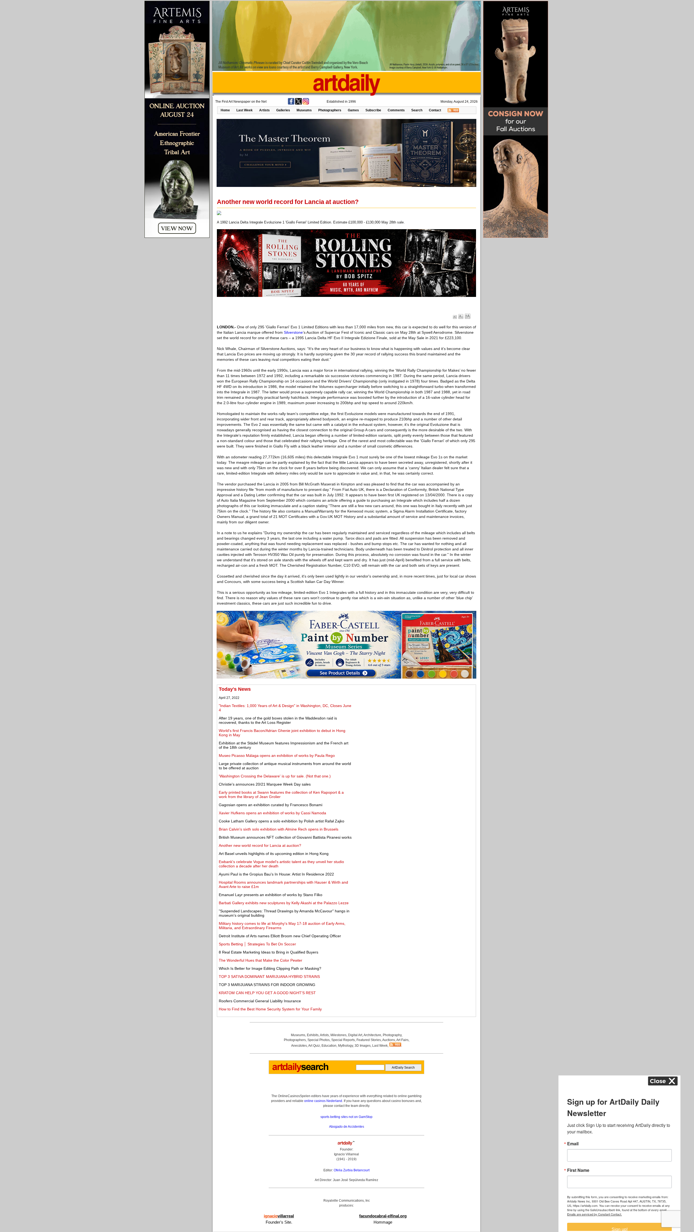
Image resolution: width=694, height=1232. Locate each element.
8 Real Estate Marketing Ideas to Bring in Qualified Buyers (268, 952)
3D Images (363, 1046)
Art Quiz (314, 1046)
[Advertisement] (414, 724)
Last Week (244, 110)
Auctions (388, 1040)
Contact (435, 110)
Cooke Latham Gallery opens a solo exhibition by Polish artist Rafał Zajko (281, 821)
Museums (304, 110)
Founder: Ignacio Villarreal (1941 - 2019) (346, 1154)
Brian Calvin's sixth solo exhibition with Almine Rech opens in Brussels (278, 829)
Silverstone (293, 332)
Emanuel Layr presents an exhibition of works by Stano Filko (270, 895)
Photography (392, 1035)
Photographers (329, 110)
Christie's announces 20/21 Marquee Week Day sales (265, 784)
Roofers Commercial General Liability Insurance (260, 1001)
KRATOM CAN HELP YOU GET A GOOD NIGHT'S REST (267, 993)
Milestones (338, 1035)
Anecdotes (299, 1046)
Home (225, 110)
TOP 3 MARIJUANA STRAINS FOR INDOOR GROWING (267, 985)
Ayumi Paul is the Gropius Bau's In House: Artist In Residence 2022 (276, 874)
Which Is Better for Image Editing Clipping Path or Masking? (270, 968)
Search (416, 110)
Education (329, 1046)
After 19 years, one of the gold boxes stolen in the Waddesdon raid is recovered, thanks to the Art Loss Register (278, 720)
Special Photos (318, 1040)
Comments (396, 110)
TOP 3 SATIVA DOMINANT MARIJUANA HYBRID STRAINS (269, 976)
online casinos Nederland (323, 1101)
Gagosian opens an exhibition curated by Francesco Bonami (270, 805)
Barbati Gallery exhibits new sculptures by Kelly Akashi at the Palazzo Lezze (284, 903)
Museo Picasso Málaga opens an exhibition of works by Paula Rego (277, 755)
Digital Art (355, 1035)
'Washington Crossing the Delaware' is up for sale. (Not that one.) (275, 776)
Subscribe (373, 110)
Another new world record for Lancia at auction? (260, 845)
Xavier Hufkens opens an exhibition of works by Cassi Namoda (272, 813)
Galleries (283, 110)
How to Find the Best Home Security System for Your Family (270, 1009)
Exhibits (313, 1035)
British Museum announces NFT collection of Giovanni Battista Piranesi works (285, 837)
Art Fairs (402, 1040)
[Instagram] (306, 103)
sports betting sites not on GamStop (346, 1117)
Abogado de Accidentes (346, 1127)
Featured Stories (368, 1040)
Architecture (372, 1035)
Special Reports (343, 1040)
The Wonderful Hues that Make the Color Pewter (260, 960)
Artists (264, 110)
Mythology (345, 1046)
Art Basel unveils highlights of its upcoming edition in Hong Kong (274, 853)
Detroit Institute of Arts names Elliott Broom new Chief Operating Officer (280, 936)
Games (353, 110)
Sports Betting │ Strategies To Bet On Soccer (257, 944)
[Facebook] (291, 103)
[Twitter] (298, 103)
